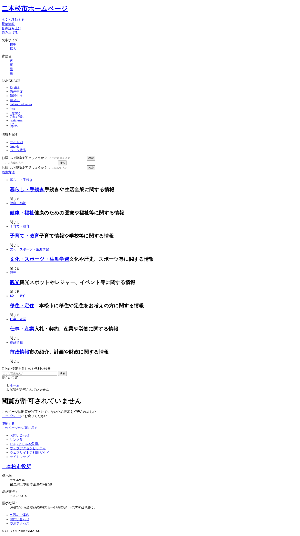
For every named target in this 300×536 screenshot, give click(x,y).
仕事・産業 (18, 319)
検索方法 (8, 172)
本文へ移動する (13, 19)
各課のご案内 (19, 515)
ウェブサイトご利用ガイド (29, 452)
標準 (13, 44)
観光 (13, 272)
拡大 (13, 48)
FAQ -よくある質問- (24, 444)
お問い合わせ (19, 435)
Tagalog (15, 113)
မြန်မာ (14, 125)
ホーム (15, 385)
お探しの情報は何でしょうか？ (24, 157)
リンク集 (16, 439)
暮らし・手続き (21, 180)
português (16, 120)
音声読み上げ (11, 28)
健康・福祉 (18, 203)
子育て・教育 (19, 226)
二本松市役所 (16, 466)
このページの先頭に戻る (20, 428)
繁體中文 (16, 95)
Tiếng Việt (16, 116)
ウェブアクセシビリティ (28, 448)
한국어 (15, 100)
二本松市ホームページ (35, 8)
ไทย (13, 108)
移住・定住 (18, 296)
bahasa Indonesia (21, 104)
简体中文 (16, 91)
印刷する (8, 423)
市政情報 (16, 342)
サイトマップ (19, 456)
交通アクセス (19, 523)
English (15, 87)
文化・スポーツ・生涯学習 (29, 249)
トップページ (11, 416)
